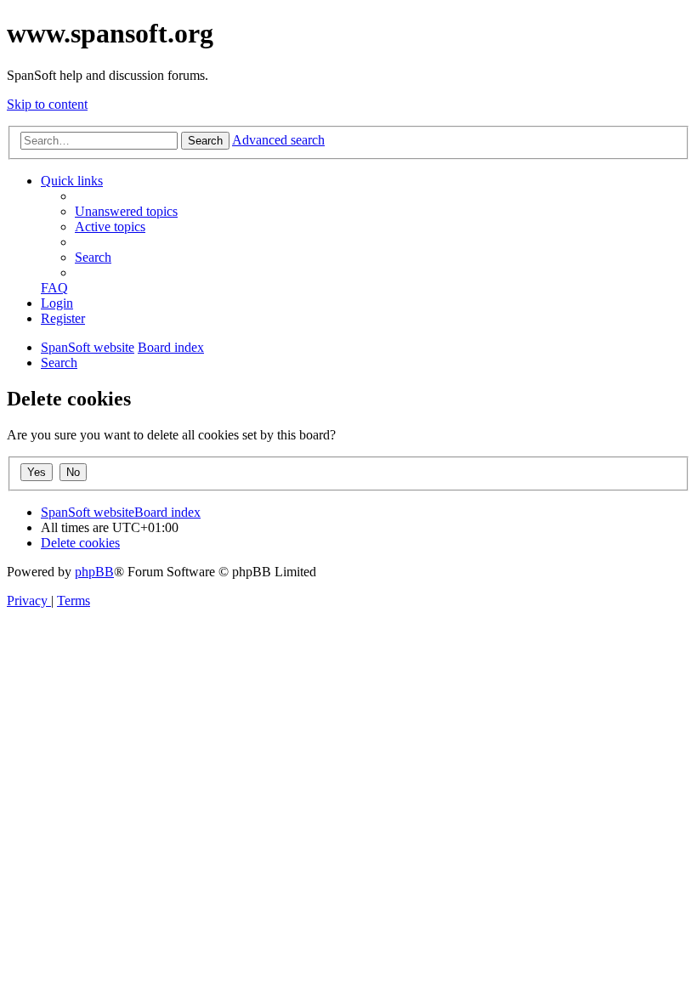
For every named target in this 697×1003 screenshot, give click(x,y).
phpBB (94, 571)
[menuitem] (126, 211)
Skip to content (47, 104)
